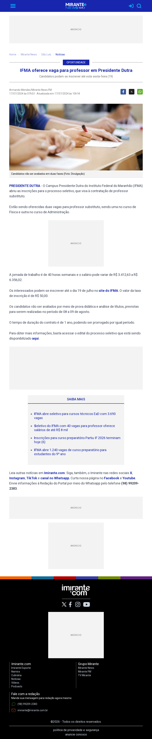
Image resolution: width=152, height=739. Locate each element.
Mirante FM (84, 671)
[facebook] (70, 604)
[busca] (139, 6)
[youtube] (86, 604)
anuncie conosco (76, 734)
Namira (15, 671)
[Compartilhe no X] (131, 92)
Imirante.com (54, 473)
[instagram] (77, 604)
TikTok (31, 478)
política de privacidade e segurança (76, 730)
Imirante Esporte (21, 667)
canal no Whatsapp (54, 478)
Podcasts (16, 686)
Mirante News (29, 54)
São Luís (46, 54)
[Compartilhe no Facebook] (123, 91)
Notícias (60, 54)
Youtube (129, 478)
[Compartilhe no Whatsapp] (140, 91)
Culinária (16, 675)
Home (12, 54)
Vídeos (15, 682)
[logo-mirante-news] (76, 6)
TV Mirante (84, 675)
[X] (64, 604)
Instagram (17, 478)
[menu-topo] (13, 6)
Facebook (111, 478)
